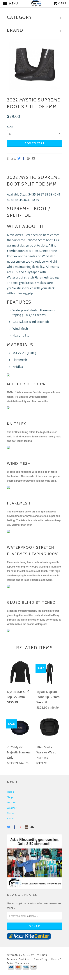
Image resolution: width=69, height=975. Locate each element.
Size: (10, 127)
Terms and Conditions (18, 959)
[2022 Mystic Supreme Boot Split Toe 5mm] (34, 65)
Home (10, 791)
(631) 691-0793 (39, 955)
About (10, 818)
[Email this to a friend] (33, 158)
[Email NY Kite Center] (32, 827)
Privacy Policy (40, 959)
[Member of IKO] (29, 938)
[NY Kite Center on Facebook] (14, 827)
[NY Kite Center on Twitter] (8, 827)
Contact (11, 813)
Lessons (11, 802)
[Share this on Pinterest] (28, 158)
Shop (10, 797)
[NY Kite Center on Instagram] (26, 827)
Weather (11, 807)
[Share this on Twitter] (18, 158)
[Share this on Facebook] (23, 158)
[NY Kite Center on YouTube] (20, 827)
